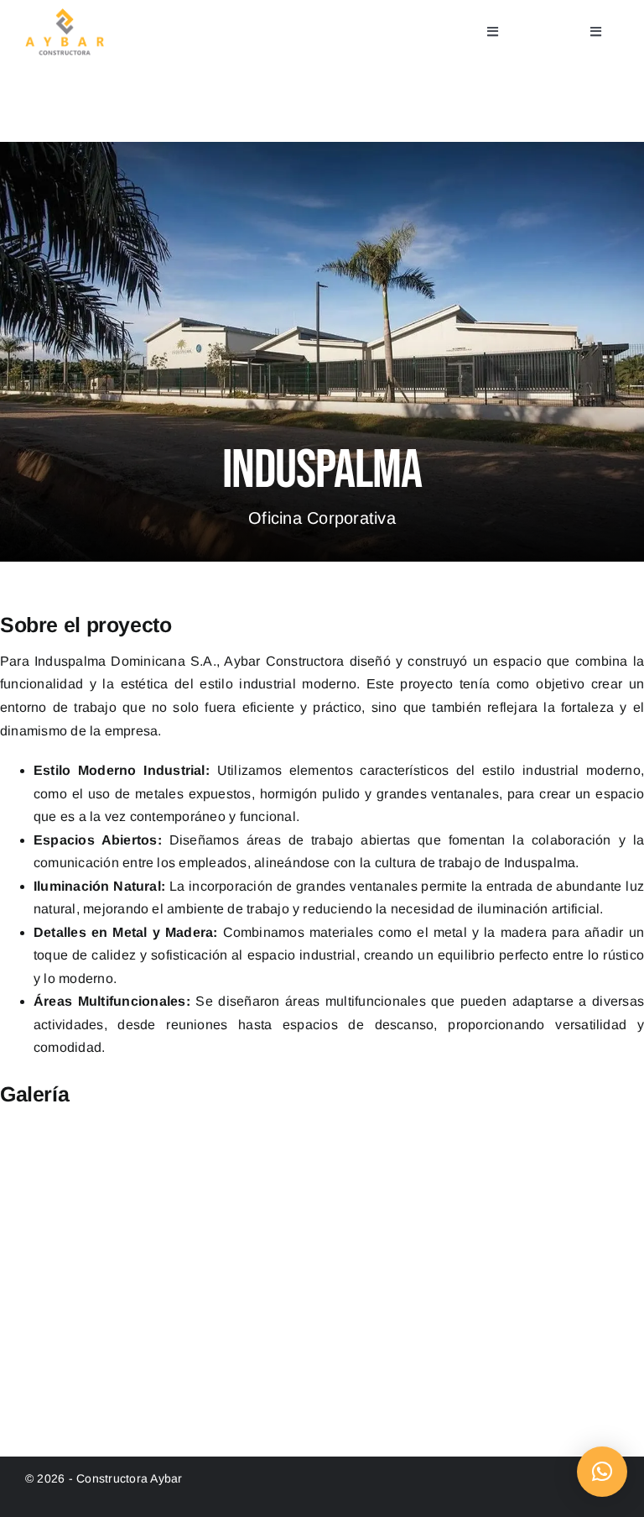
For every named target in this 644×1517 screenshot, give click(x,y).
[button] (602, 1471)
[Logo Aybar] (64, 15)
